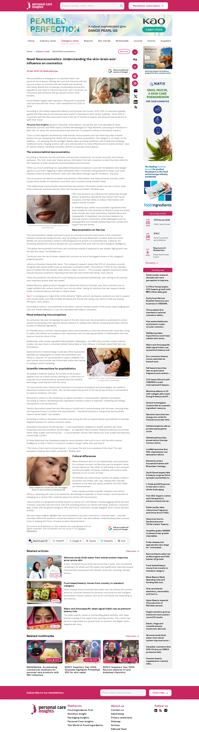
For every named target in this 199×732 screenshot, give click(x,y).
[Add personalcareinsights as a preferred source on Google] (118, 71)
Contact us (117, 710)
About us (117, 706)
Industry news (48, 40)
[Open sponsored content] (99, 35)
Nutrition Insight (77, 713)
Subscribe (159, 692)
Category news (70, 40)
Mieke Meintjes (50, 71)
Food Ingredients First (80, 710)
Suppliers (166, 40)
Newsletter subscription (146, 5)
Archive (115, 725)
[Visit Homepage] (39, 10)
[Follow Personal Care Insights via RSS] (161, 711)
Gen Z (30, 296)
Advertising (117, 713)
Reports (88, 40)
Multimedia (122, 40)
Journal (138, 40)
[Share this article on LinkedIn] (135, 102)
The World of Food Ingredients (85, 725)
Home (31, 40)
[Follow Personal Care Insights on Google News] (166, 711)
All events (150, 263)
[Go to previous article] (135, 76)
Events (151, 40)
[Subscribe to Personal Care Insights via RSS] (135, 108)
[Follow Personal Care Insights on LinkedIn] (155, 711)
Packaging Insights (78, 717)
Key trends (104, 40)
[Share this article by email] (135, 91)
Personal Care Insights (81, 721)
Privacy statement (121, 717)
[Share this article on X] (135, 97)
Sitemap (115, 721)
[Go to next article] (135, 83)
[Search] (121, 6)
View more (131, 551)
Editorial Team (119, 729)
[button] (58, 541)
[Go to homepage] (48, 713)
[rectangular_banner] (157, 207)
